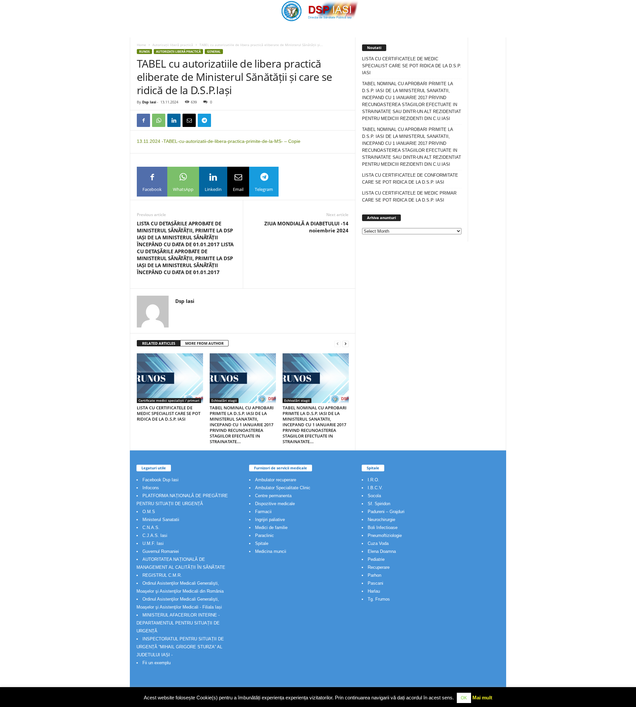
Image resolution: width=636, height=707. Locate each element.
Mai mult (482, 697)
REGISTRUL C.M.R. (162, 575)
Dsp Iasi (149, 101)
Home (141, 44)
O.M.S (148, 511)
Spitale (261, 543)
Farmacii (263, 511)
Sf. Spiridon (379, 503)
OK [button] (464, 697)
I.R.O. (373, 479)
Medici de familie (271, 527)
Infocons (150, 487)
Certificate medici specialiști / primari (168, 400)
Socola (374, 495)
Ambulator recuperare (275, 479)
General (214, 51)
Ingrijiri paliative (270, 519)
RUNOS (144, 51)
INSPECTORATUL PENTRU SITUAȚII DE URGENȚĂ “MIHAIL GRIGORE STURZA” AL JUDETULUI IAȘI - (180, 646)
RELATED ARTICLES (158, 343)
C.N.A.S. (151, 527)
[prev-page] (337, 343)
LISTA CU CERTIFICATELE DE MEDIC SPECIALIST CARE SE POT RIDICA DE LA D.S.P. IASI (168, 413)
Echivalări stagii (224, 400)
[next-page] (345, 343)
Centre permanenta (273, 495)
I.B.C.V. (375, 487)
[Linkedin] (174, 120)
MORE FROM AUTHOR (204, 343)
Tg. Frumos (379, 599)
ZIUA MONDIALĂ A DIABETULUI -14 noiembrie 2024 (306, 227)
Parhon (374, 575)
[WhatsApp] (158, 120)
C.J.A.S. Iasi (154, 535)
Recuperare (379, 567)
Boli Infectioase (383, 527)
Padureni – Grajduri (386, 511)
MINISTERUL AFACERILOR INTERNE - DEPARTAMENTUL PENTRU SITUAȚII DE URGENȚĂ (178, 623)
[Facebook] (143, 120)
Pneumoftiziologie (385, 535)
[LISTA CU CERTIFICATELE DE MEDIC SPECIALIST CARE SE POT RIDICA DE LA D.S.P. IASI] (170, 378)
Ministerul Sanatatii (160, 519)
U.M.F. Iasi (153, 543)
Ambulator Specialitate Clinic (282, 487)
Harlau (374, 591)
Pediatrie (376, 559)
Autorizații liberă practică (172, 44)
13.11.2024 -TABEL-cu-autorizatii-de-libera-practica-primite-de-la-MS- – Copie (218, 141)
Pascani (375, 583)
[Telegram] (204, 120)
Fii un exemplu (156, 662)
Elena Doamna (382, 551)
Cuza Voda (378, 543)
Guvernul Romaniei (160, 551)
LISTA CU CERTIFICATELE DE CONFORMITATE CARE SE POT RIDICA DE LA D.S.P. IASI (410, 179)
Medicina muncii (270, 551)
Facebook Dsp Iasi (160, 479)
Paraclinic (264, 535)
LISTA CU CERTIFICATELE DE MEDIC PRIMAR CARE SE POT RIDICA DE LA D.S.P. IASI (409, 197)
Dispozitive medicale (275, 503)
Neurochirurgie (381, 519)
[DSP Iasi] (318, 11)
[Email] (189, 120)
